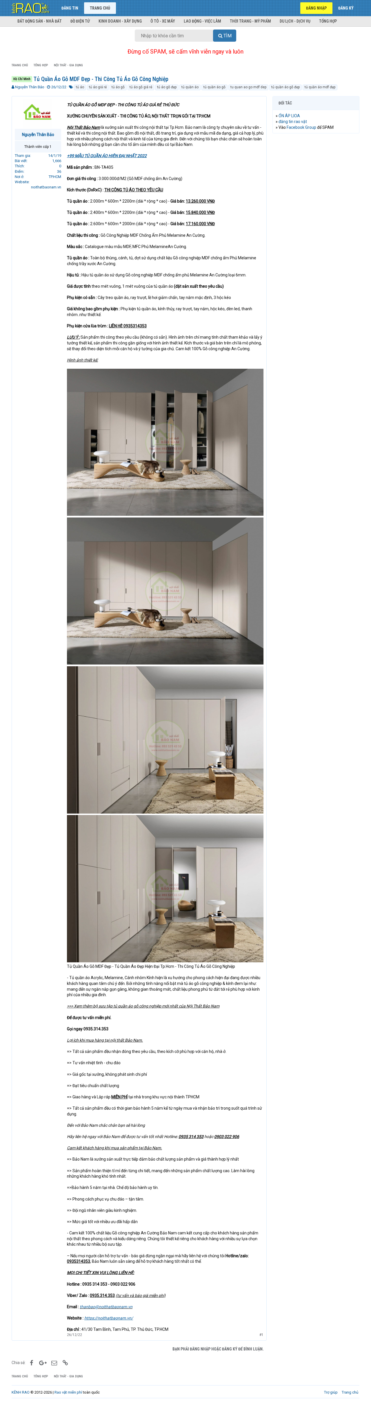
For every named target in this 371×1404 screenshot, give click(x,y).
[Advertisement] (315, 226)
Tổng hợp (328, 21)
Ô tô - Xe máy (162, 21)
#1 (261, 1335)
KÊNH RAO (21, 1392)
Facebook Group (301, 127)
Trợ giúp (331, 1392)
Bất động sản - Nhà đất (39, 21)
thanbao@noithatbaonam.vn (106, 1306)
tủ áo (80, 87)
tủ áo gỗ (118, 87)
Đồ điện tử (80, 21)
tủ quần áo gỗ (214, 87)
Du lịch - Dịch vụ (295, 21)
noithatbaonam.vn (46, 187)
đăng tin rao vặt (293, 121)
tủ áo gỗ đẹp (167, 87)
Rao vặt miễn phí (68, 1392)
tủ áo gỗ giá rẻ (141, 87)
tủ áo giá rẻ (98, 87)
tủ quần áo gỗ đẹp (285, 87)
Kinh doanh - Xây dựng (120, 21)
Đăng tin (69, 8)
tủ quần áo (190, 87)
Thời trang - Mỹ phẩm (250, 21)
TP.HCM (55, 177)
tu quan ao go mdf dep (248, 87)
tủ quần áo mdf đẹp (320, 87)
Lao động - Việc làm (202, 21)
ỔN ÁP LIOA (289, 115)
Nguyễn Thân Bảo (29, 87)
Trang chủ (100, 8)
